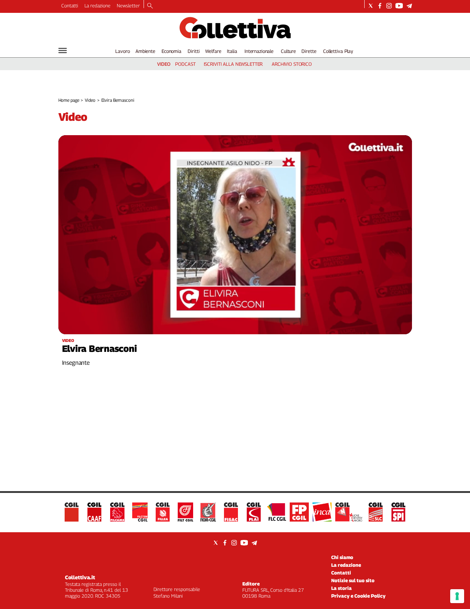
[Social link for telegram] (409, 5)
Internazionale (259, 51)
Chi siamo (342, 557)
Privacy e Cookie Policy (358, 596)
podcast (185, 64)
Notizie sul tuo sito (353, 580)
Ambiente (145, 51)
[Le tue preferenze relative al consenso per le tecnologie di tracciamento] (457, 596)
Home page (68, 100)
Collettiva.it (80, 577)
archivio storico (292, 64)
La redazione (97, 5)
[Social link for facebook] (380, 5)
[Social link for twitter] (370, 5)
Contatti (69, 5)
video (163, 64)
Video (90, 100)
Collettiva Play (338, 51)
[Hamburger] (62, 50)
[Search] (150, 6)
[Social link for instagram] (389, 5)
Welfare (213, 51)
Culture (288, 51)
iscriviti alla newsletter (233, 64)
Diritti (193, 51)
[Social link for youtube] (399, 5)
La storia (341, 588)
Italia (232, 51)
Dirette (308, 51)
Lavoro (122, 51)
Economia (171, 51)
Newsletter (128, 5)
